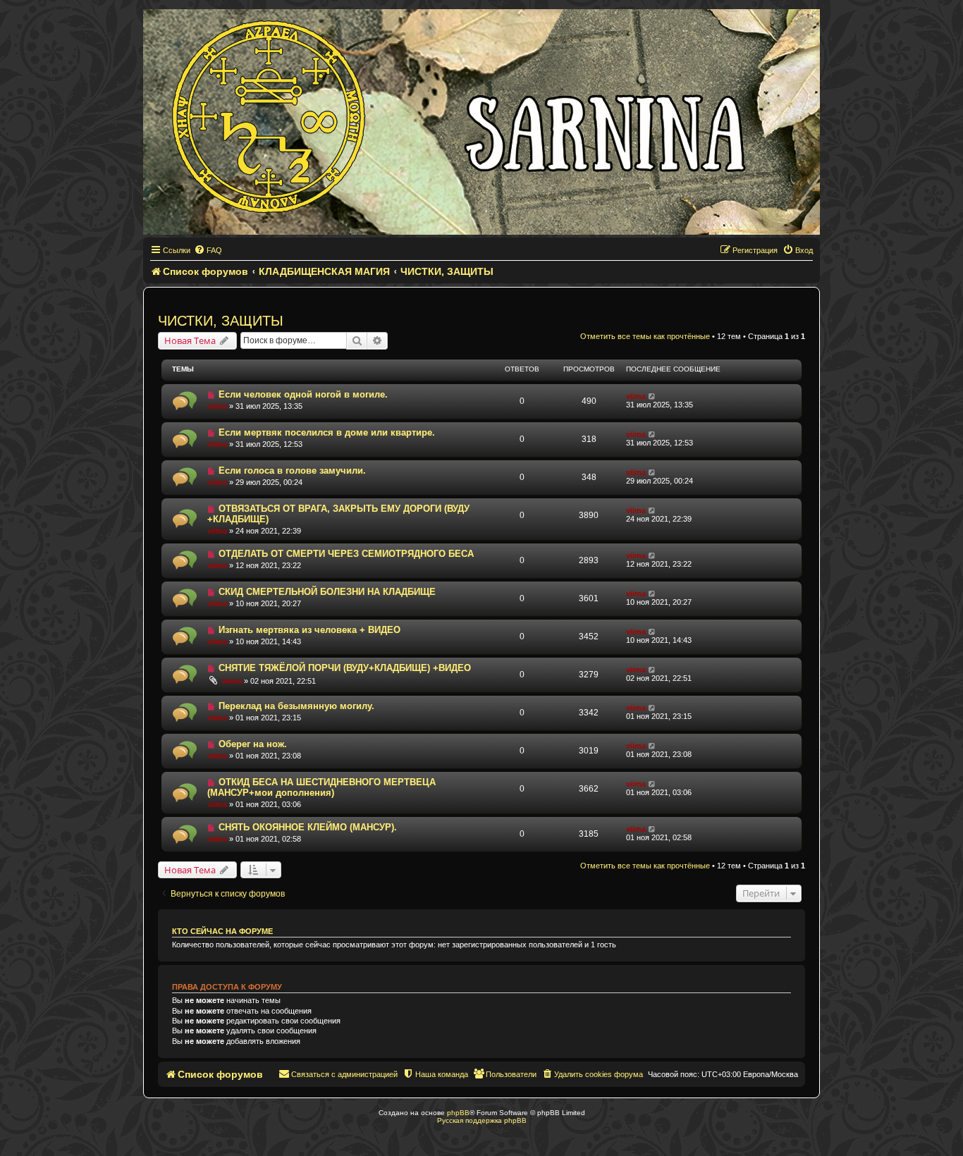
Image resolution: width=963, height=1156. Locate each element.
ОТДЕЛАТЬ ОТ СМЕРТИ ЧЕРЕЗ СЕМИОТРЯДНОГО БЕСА (346, 553)
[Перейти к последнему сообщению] (652, 396)
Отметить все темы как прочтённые (645, 336)
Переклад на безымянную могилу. (296, 706)
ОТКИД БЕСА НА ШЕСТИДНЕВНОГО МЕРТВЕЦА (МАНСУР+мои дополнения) (321, 787)
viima (217, 406)
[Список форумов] (481, 122)
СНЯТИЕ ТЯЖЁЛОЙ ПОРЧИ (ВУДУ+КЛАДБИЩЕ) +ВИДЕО (345, 668)
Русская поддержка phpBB (482, 1120)
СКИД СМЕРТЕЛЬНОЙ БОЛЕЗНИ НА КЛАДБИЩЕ (327, 591)
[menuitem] (208, 250)
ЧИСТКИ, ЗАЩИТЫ (220, 320)
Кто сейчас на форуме (222, 931)
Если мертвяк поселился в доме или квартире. (327, 432)
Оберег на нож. (253, 744)
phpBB (458, 1113)
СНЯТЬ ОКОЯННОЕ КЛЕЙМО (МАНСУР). (308, 827)
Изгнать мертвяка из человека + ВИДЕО (309, 630)
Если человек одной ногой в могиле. (303, 394)
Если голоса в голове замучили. (292, 470)
